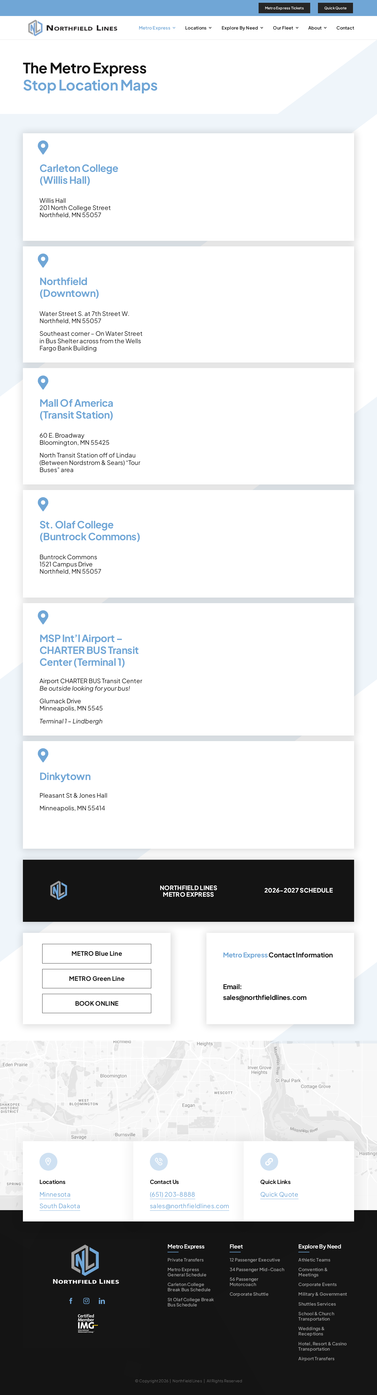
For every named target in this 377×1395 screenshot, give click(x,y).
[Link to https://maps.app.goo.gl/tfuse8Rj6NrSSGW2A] (43, 755)
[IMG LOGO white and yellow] (86, 1316)
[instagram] (86, 1301)
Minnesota (55, 1194)
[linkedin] (101, 1301)
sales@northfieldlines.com (265, 997)
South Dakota (59, 1206)
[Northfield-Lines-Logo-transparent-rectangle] (86, 1244)
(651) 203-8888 (172, 1194)
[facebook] (71, 1301)
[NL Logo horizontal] (74, 19)
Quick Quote (279, 1194)
